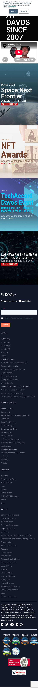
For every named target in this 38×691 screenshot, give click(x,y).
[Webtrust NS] (5, 650)
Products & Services (8, 402)
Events (3, 489)
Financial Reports (7, 583)
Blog (3, 503)
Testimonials (6, 556)
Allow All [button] (13, 11)
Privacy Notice (6, 542)
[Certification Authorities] (14, 650)
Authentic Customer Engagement (14, 362)
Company (4, 509)
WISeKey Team (7, 521)
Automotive (5, 342)
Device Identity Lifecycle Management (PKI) (18, 396)
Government (6, 345)
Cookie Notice (12, 6)
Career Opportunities (9, 562)
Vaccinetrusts (6, 446)
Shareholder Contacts (9, 590)
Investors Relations (8, 576)
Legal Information (8, 528)
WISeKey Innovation (9, 449)
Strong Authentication (9, 379)
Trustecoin (5, 459)
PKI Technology (7, 432)
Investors (4, 569)
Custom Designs (7, 425)
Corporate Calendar (9, 596)
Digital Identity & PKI (9, 429)
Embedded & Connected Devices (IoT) (15, 386)
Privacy (10, 620)
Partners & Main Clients (10, 559)
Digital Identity (6, 373)
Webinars (4, 476)
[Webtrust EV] (23, 639)
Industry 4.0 (5, 349)
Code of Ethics (6, 566)
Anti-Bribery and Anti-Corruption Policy (16, 535)
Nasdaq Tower (6, 482)
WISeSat (4, 463)
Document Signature (9, 376)
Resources (5, 470)
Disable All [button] (24, 11)
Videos (3, 499)
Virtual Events (6, 493)
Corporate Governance (10, 515)
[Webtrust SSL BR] (14, 639)
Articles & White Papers (10, 496)
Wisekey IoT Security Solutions (13, 390)
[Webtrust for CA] (5, 639)
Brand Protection (7, 359)
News (3, 486)
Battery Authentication (10, 366)
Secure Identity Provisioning (12, 393)
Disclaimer (5, 532)
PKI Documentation (8, 545)
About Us (4, 549)
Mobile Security (7, 383)
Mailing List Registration (10, 586)
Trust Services (6, 436)
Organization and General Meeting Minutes (18, 538)
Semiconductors (7, 408)
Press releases (6, 573)
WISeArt (4, 456)
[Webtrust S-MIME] (32, 639)
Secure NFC (5, 412)
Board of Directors (8, 518)
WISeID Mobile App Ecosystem (13, 442)
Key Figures (5, 579)
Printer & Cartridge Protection (13, 369)
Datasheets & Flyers (9, 479)
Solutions (4, 333)
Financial (4, 352)
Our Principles (6, 552)
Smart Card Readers (9, 422)
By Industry (5, 339)
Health (3, 356)
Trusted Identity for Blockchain (13, 453)
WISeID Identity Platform (10, 439)
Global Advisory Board (9, 525)
